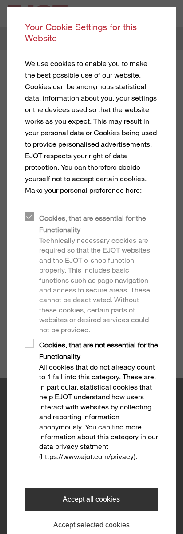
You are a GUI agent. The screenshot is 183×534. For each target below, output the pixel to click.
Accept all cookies (91, 499)
